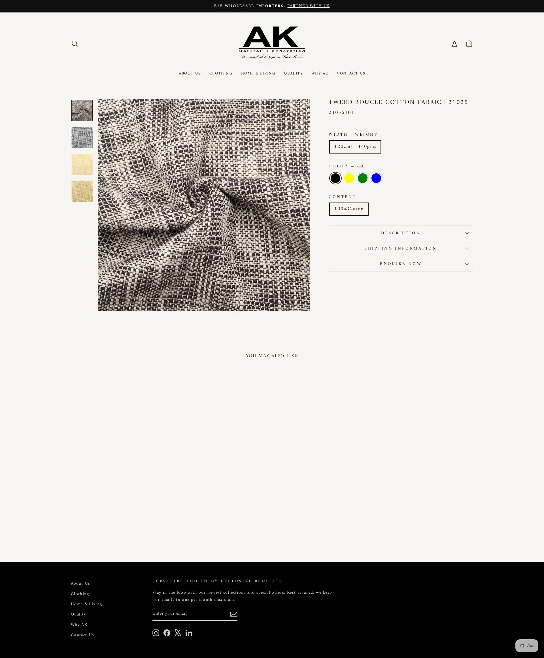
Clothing (221, 73)
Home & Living (258, 73)
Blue (376, 178)
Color (346, 166)
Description (401, 233)
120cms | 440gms (355, 146)
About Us (190, 73)
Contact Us (351, 73)
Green (362, 178)
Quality (293, 73)
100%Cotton (349, 209)
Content (342, 197)
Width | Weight (353, 134)
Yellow (349, 178)
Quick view (118, 509)
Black (335, 178)
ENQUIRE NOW (401, 263)
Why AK (319, 73)
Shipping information (401, 248)
